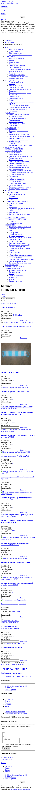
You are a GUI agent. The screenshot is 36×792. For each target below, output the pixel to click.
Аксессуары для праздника (18, 219)
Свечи (11, 210)
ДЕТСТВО (9, 113)
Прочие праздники (15, 223)
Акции (3, 14)
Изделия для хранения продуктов (20, 156)
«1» (13, 380)
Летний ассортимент (16, 122)
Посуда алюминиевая (16, 169)
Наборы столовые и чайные (18, 165)
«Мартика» (16, 611)
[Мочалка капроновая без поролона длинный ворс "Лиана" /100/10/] (18, 516)
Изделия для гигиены (16, 236)
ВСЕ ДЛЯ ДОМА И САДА (10, 3)
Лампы (11, 274)
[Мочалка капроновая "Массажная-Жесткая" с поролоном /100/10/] (18, 431)
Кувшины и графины (16, 160)
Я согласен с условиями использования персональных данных (16, 745)
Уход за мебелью (14, 212)
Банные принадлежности (17, 228)
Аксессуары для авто (16, 49)
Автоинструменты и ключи (18, 131)
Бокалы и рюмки (14, 152)
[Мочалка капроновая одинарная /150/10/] (15, 558)
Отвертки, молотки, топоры (18, 140)
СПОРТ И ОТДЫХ (12, 192)
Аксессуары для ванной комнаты (20, 227)
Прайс (3, 10)
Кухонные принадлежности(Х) (19, 245)
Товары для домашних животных (20, 256)
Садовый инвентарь (15, 98)
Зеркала (11, 60)
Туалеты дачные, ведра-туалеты (19, 107)
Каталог (3, 763)
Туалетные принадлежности (18, 76)
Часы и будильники (11, 265)
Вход (2, 35)
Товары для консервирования (19, 105)
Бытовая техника (14, 272)
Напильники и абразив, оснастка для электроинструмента (21, 137)
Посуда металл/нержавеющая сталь (21, 172)
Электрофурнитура (15, 281)
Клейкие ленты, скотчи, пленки (19, 134)
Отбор (3, 296)
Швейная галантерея (16, 78)
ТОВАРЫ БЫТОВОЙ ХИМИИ (16, 201)
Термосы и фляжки (15, 185)
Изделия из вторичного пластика (20, 89)
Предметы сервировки (16, 178)
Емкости (12, 84)
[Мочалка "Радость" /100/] (16, 368)
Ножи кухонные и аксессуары (19, 167)
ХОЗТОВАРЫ (10, 225)
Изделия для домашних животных (20, 237)
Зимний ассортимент (16, 116)
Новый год (12, 221)
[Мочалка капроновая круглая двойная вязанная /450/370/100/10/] (18, 539)
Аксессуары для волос (16, 58)
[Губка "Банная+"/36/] (8, 303)
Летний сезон (13, 198)
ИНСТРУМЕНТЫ (12, 129)
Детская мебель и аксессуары (19, 114)
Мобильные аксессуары (17, 275)
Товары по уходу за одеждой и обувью (22, 259)
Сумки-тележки (14, 252)
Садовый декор (14, 96)
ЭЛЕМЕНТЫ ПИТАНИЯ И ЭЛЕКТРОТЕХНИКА (14, 267)
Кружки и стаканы (15, 158)
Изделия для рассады (16, 87)
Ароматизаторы (14, 51)
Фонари (11, 279)
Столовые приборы (15, 181)
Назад (3, 294)
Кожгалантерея (14, 62)
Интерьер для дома (15, 241)
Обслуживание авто (15, 53)
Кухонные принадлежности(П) (19, 161)
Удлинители (13, 277)
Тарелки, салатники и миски (18, 183)
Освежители (13, 207)
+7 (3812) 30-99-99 (7, 757)
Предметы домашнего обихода (19, 248)
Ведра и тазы (13, 232)
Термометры (13, 254)
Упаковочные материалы (17, 261)
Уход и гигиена (14, 127)
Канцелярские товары (12, 147)
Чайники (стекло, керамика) (18, 189)
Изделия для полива (15, 85)
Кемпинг (12, 196)
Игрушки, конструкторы (17, 118)
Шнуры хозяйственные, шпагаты (20, 263)
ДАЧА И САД (10, 80)
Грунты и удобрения (16, 82)
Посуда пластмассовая (16, 174)
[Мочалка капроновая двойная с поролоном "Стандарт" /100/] (18, 494)
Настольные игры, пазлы (17, 123)
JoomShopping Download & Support (12, 664)
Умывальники (13, 111)
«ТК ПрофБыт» (17, 315)
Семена (11, 100)
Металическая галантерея (17, 66)
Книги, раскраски (15, 120)
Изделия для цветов (15, 239)
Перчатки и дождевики (17, 247)
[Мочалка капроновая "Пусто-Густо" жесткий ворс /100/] (18, 473)
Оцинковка (12, 91)
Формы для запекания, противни (20, 187)
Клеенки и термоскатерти (17, 243)
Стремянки (12, 143)
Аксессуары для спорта (17, 194)
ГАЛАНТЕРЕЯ (10, 57)
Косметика (12, 64)
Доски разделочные (15, 154)
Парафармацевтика (15, 67)
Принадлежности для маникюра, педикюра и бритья (20, 70)
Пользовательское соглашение (15, 712)
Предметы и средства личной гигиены (22, 209)
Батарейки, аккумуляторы (17, 270)
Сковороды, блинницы (16, 180)
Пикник (11, 199)
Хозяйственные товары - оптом (11, 673)
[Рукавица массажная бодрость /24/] (13, 600)
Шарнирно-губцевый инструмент (20, 145)
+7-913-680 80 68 (6, 759)
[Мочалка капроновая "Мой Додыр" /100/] (15, 452)
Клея (10, 205)
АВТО (8, 47)
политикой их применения (20, 789)
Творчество (13, 125)
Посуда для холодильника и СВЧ (20, 171)
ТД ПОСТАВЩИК (7, 2)
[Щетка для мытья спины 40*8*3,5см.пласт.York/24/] (18, 622)
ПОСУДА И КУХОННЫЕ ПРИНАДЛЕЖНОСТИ (14, 150)
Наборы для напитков (16, 163)
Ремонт (11, 250)
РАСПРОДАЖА (10, 190)
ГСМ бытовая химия (16, 203)
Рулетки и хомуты (15, 142)
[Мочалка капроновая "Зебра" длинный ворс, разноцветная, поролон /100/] (18, 408)
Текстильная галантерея (17, 75)
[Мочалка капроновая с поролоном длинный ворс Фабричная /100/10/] (18, 579)
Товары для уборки (15, 257)
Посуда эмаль (13, 176)
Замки (11, 133)
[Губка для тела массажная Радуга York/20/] (19, 322)
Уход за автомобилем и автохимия (20, 55)
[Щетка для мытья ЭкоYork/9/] (14, 643)
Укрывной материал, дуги (18, 109)
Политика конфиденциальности (16, 713)
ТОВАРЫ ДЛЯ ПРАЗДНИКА (15, 218)
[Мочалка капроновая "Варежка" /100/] (14, 387)
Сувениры (12, 73)
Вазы (10, 230)
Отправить (6, 748)
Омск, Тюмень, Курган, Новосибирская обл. (16, 676)
